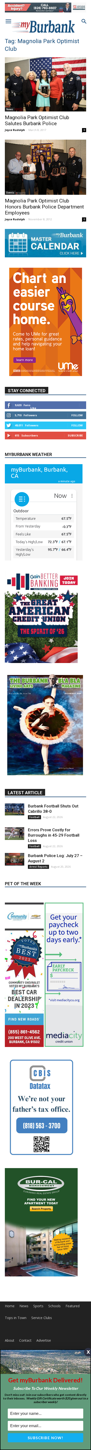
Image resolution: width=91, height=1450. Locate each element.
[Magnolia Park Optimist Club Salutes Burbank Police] (45, 84)
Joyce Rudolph (15, 130)
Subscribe (75, 435)
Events (10, 192)
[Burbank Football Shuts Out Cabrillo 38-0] (14, 809)
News (9, 109)
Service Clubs (41, 1318)
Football (34, 817)
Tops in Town (15, 1318)
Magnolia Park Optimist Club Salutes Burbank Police (37, 120)
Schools (54, 1306)
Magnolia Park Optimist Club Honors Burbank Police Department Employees (44, 207)
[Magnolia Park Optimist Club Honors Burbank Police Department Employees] (45, 167)
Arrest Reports (38, 866)
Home (10, 1306)
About (9, 1340)
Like (33, 408)
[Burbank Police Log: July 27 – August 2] (14, 859)
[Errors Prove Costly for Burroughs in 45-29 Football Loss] (14, 833)
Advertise (43, 1340)
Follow (77, 415)
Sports (38, 1306)
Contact (25, 1340)
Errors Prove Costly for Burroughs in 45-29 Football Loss (53, 835)
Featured (73, 1306)
